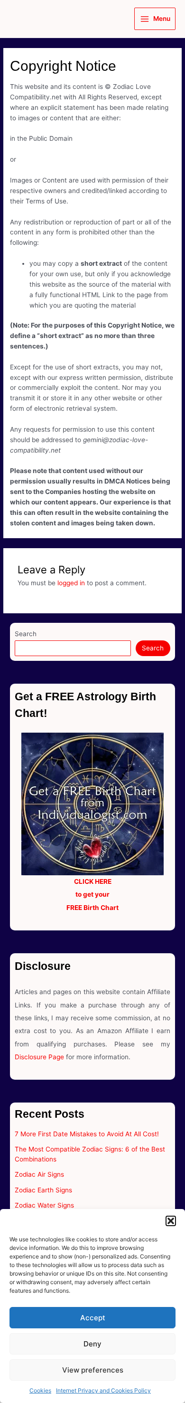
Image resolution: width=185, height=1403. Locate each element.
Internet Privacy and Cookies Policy (103, 1390)
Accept (92, 1317)
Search (26, 634)
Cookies (40, 1390)
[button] (171, 1221)
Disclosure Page (39, 1057)
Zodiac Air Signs (39, 1174)
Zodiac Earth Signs (43, 1190)
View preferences (92, 1369)
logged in (71, 583)
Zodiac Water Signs (44, 1205)
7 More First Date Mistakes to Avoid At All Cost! (87, 1134)
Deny (92, 1343)
